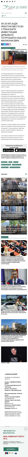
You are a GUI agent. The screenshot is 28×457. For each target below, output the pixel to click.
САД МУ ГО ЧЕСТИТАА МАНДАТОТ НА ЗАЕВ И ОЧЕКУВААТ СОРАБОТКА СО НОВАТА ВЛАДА (13, 230)
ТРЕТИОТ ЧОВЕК (5, 363)
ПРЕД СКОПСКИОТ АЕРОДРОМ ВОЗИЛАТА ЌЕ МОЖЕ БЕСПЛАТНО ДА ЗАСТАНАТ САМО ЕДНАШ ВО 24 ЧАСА (13, 313)
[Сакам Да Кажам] (14, 10)
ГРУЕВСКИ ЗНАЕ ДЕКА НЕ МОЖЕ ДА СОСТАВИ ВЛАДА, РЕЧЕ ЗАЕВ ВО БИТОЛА (13, 188)
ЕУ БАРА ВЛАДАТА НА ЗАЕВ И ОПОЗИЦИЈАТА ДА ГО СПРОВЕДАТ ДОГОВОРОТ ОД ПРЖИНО (13, 202)
